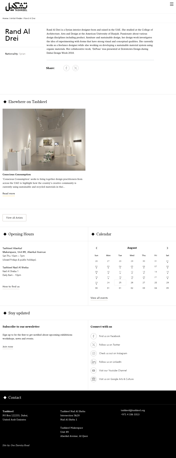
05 (132, 266)
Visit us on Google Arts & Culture (116, 379)
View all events (99, 298)
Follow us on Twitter (109, 345)
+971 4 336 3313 (130, 414)
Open (171, 4)
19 (132, 277)
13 (144, 271)
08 (167, 266)
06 (144, 266)
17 (108, 277)
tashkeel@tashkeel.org (133, 410)
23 (96, 282)
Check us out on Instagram (113, 353)
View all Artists (14, 218)
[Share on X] (76, 68)
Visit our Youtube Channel (113, 370)
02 (96, 266)
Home (5, 18)
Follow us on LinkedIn (110, 362)
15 (167, 271)
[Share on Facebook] (66, 68)
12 (132, 271)
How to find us (11, 286)
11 (120, 271)
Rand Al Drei (29, 18)
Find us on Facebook (109, 336)
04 (120, 266)
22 (167, 277)
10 (108, 271)
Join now (8, 346)
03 (108, 266)
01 (167, 261)
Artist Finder (16, 18)
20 (144, 277)
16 (96, 277)
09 (96, 271)
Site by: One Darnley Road (16, 445)
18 (120, 277)
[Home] (20, 6)
